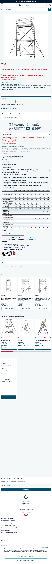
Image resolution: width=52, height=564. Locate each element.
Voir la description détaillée (7, 89)
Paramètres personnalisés (26, 560)
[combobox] (26, 9)
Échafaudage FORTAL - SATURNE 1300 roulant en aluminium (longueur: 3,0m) (42, 299)
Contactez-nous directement (10, 117)
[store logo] (24, 4)
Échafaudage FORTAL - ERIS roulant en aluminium (8, 299)
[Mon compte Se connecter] (46, 4)
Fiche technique (6, 262)
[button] (22, 61)
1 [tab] (7, 351)
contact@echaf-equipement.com (26, 509)
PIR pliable (20, 340)
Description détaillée (7, 134)
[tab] (26, 134)
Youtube (27, 515)
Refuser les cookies (44, 547)
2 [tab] (19, 351)
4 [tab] (45, 351)
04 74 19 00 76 (26, 507)
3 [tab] (32, 351)
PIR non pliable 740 (5, 340)
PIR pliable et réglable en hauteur (42, 340)
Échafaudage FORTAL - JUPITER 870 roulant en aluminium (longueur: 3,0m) (25, 299)
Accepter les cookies (26, 556)
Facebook (25, 515)
